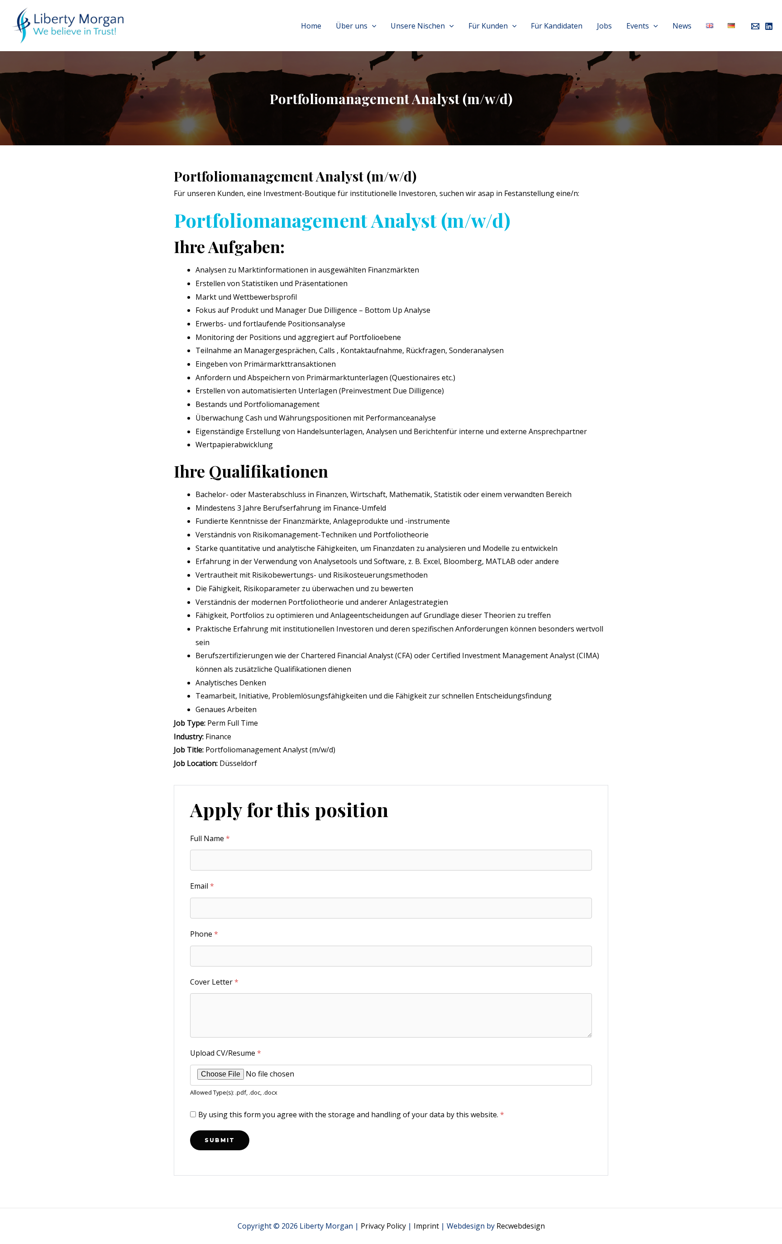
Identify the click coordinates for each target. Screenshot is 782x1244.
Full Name (210, 838)
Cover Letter (214, 982)
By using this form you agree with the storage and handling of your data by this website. (351, 1115)
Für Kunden (488, 26)
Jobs (604, 26)
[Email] (755, 26)
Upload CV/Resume (225, 1053)
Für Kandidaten (556, 26)
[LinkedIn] (769, 26)
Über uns (351, 26)
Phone (204, 934)
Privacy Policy (383, 1226)
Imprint (426, 1226)
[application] (372, 26)
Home (311, 26)
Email (202, 886)
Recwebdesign (520, 1226)
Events (637, 26)
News (681, 26)
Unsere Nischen (418, 26)
